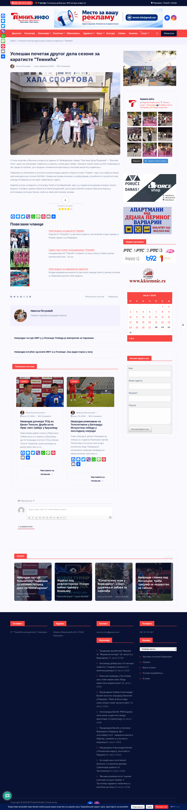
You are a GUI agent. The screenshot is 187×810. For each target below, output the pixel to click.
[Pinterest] (3, 46)
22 (162, 325)
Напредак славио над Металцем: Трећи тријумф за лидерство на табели (113, 586)
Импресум (169, 36)
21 (156, 325)
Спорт (144, 36)
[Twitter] (3, 25)
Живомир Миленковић (35, 416)
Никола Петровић (23, 69)
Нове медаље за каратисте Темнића (66, 234)
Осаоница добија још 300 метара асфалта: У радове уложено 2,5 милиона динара (115, 670)
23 (169, 325)
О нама (146, 682)
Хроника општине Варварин (157, 660)
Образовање (73, 36)
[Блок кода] (54, 520)
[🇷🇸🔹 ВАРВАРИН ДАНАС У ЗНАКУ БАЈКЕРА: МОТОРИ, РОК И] (134, 122)
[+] (64, 521)
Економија (43, 36)
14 (156, 320)
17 (130, 325)
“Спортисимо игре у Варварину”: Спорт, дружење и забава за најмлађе (71, 589)
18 (137, 325)
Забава (121, 36)
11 (137, 320)
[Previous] (166, 559)
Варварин (114, 300)
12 (143, 320)
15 (162, 320)
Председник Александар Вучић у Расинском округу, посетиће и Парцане (114, 754)
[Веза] (58, 520)
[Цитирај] (50, 520)
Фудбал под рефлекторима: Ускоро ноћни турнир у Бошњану (32, 589)
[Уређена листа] (43, 520)
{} (61, 521)
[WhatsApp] (3, 36)
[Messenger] (3, 20)
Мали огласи (149, 671)
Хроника (133, 36)
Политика (58, 36)
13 (150, 320)
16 (169, 320)
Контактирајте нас (140, 432)
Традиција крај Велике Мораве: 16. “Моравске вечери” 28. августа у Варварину (115, 657)
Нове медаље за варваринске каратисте (68, 272)
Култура (110, 36)
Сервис (146, 665)
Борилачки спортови (95, 300)
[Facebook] (3, 15)
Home (13, 44)
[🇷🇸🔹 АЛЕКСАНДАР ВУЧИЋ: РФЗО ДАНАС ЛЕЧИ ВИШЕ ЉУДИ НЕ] (150, 153)
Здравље (88, 36)
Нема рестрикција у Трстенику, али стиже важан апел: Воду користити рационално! (114, 682)
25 (137, 330)
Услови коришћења (153, 676)
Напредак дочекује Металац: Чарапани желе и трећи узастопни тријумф (151, 586)
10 (130, 320)
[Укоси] (33, 520)
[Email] (3, 51)
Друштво (16, 36)
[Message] (3, 41)
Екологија (30, 36)
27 (149, 330)
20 (149, 325)
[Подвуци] (36, 520)
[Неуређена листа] (47, 520)
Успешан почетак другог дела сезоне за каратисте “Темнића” (45, 44)
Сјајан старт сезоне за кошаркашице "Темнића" (72, 253)
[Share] (3, 56)
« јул (131, 341)
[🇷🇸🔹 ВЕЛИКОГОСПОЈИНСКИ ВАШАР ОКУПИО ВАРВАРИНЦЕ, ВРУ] (150, 122)
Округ (100, 36)
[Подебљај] (29, 520)
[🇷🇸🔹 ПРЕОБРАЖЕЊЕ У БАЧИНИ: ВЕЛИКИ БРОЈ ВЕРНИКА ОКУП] (165, 153)
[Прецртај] (40, 520)
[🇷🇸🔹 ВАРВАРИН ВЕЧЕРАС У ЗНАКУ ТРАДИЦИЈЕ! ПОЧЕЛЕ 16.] (165, 122)
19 (143, 325)
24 (130, 330)
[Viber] (3, 31)
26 (143, 330)
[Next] (171, 559)
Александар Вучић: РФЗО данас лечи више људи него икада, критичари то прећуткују (115, 718)
